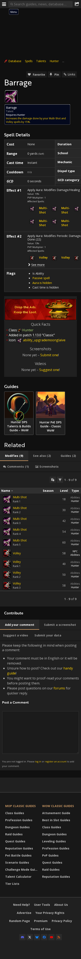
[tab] (14, 456)
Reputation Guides (19, 848)
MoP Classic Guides (20, 806)
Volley (17, 553)
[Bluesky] (37, 937)
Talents (41, 61)
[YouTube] (51, 937)
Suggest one (49, 369)
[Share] (77, 4)
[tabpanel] (40, 539)
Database (14, 61)
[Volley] (7, 553)
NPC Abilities (75, 553)
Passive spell (41, 278)
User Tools (42, 905)
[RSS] (59, 937)
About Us (61, 905)
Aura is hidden (42, 283)
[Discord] (22, 937)
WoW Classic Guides (58, 806)
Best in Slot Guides (56, 820)
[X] (30, 937)
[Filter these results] (60, 480)
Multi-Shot (20, 497)
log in (38, 761)
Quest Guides (15, 841)
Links (71, 74)
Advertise (24, 913)
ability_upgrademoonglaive (43, 340)
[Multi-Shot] (7, 499)
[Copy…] (53, 480)
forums (59, 688)
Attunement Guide (56, 813)
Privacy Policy (62, 921)
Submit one (49, 355)
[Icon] (11, 96)
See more (38, 265)
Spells (29, 61)
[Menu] (4, 4)
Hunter (54, 61)
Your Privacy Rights (50, 913)
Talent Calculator (18, 877)
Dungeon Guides (17, 827)
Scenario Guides (17, 862)
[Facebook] (44, 937)
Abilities (75, 497)
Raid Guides (14, 834)
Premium (41, 921)
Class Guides (14, 813)
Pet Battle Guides (18, 855)
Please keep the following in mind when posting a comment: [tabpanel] (40, 705)
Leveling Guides (54, 841)
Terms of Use (40, 929)
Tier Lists (12, 884)
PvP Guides (50, 855)
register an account (55, 761)
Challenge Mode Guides (22, 869)
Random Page (19, 921)
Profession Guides (18, 820)
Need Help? (21, 905)
